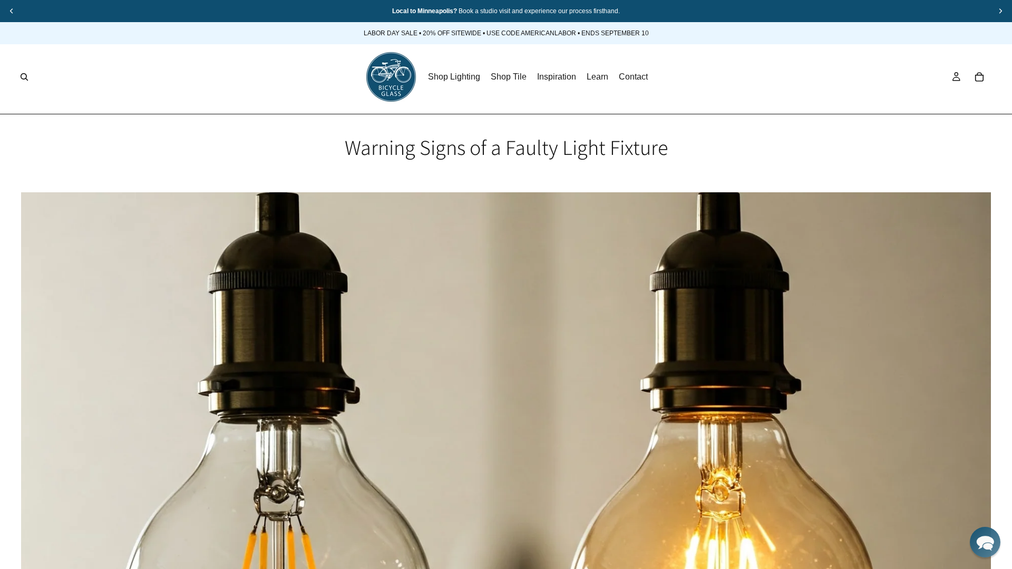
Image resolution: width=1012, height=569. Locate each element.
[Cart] (979, 77)
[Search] (24, 77)
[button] (985, 542)
